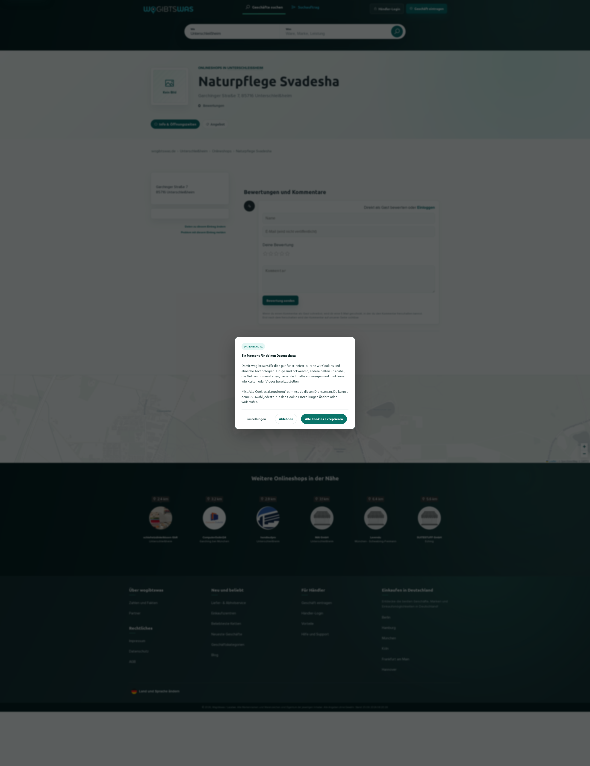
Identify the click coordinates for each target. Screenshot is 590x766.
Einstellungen (255, 419)
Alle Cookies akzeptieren (324, 419)
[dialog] (295, 383)
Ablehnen (286, 419)
